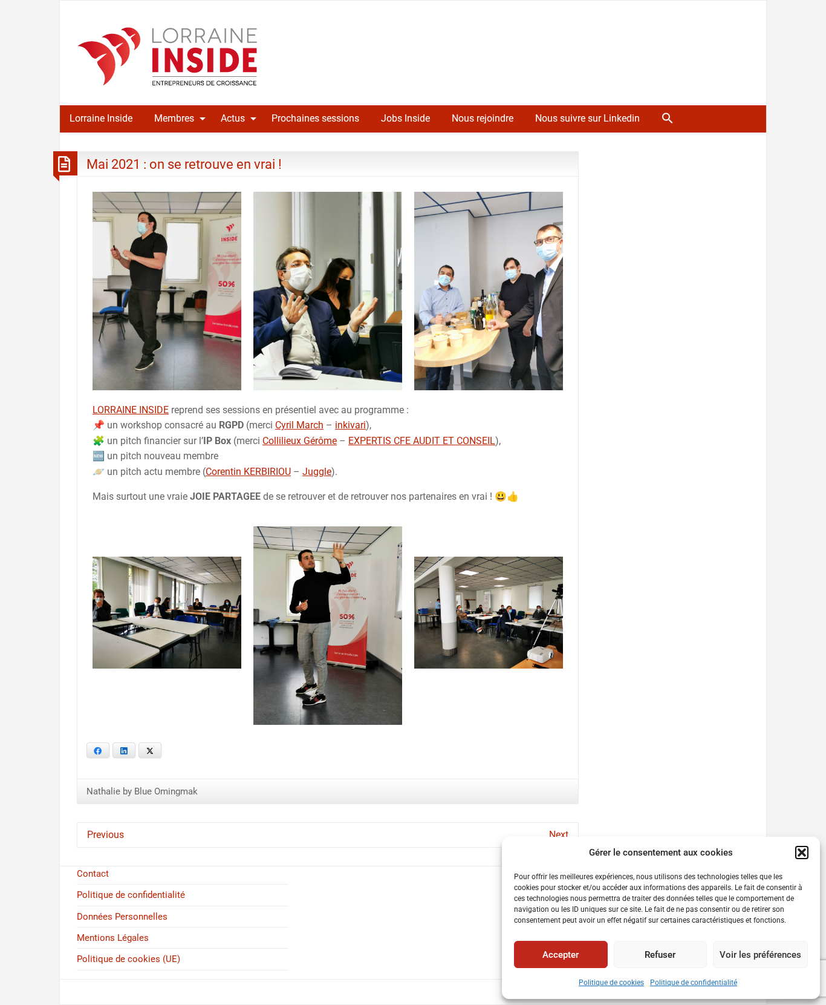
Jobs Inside (405, 118)
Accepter (560, 954)
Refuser (660, 954)
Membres (174, 118)
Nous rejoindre (482, 118)
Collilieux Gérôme (299, 441)
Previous (105, 834)
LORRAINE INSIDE (131, 410)
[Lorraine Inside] (167, 52)
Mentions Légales (113, 937)
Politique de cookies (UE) (128, 959)
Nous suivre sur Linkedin (587, 118)
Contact (93, 873)
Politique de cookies (611, 982)
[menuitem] (101, 118)
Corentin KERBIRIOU (248, 471)
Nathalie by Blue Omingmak (142, 791)
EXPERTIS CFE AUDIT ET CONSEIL (421, 441)
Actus (233, 118)
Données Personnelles (122, 916)
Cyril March (299, 425)
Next (558, 834)
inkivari (350, 425)
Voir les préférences (760, 954)
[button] (802, 852)
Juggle (316, 471)
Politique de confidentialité (693, 982)
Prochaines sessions (315, 118)
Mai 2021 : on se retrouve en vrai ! (184, 164)
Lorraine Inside (101, 118)
